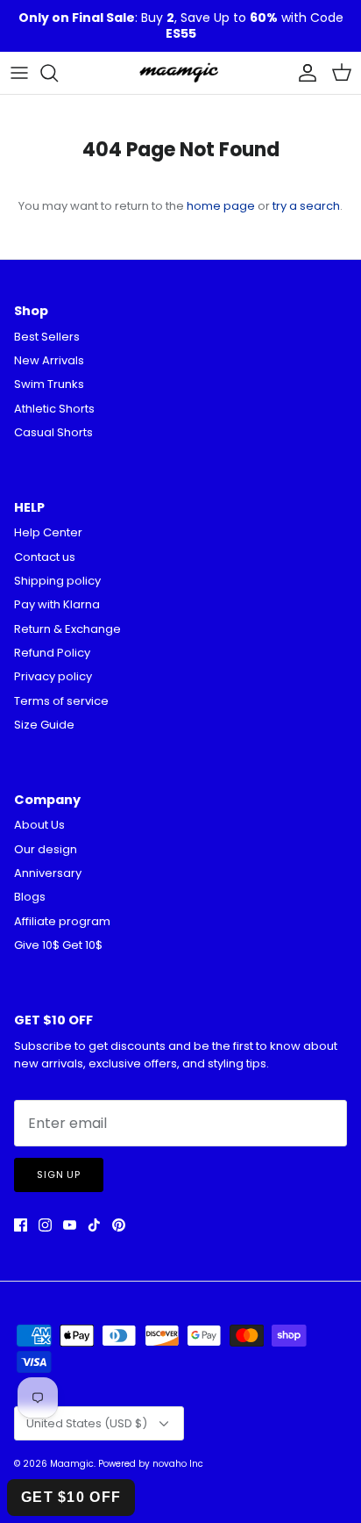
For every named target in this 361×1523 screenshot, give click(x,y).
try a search (306, 206)
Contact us (44, 557)
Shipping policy (57, 580)
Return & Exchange (67, 629)
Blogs (30, 896)
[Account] (303, 73)
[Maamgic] (180, 73)
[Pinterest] (118, 1225)
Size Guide (44, 724)
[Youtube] (69, 1225)
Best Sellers (47, 336)
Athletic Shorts (54, 408)
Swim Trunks (49, 384)
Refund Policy (52, 652)
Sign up (59, 1174)
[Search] (58, 73)
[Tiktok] (94, 1225)
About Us (39, 824)
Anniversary (47, 873)
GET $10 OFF (71, 1497)
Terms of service (61, 701)
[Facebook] (20, 1225)
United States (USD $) (86, 1423)
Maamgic (72, 1463)
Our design (45, 849)
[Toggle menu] (19, 73)
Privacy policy (53, 676)
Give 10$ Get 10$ (58, 945)
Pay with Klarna (57, 604)
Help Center (48, 532)
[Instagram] (45, 1225)
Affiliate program (62, 921)
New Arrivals (49, 360)
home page (221, 206)
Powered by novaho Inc (150, 1463)
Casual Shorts (53, 432)
